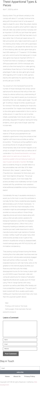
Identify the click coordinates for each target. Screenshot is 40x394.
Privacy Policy (29, 376)
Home (7, 376)
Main (6, 303)
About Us (16, 376)
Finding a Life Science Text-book (16, 306)
